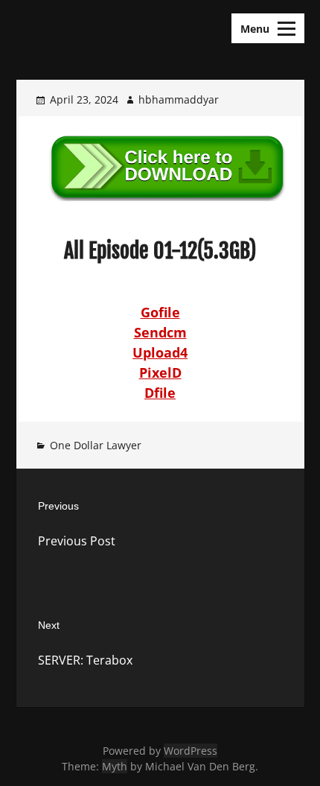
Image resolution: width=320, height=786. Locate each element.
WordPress (190, 751)
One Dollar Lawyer (95, 445)
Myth (114, 766)
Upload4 (160, 352)
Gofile (160, 312)
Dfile (160, 393)
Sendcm (160, 332)
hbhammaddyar (178, 99)
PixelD (160, 372)
